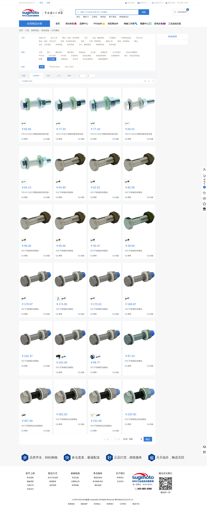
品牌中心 (84, 23)
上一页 (106, 439)
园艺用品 (70, 45)
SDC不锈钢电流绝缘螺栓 (32, 426)
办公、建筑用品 (85, 45)
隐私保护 (84, 504)
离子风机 (112, 17)
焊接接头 (82, 52)
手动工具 (139, 38)
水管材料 (74, 56)
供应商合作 (113, 23)
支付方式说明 (53, 478)
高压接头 (70, 52)
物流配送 (52, 481)
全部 (40, 52)
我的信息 (130, 3)
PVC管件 (52, 56)
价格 (48, 76)
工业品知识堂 (174, 23)
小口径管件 (116, 52)
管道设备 (45, 30)
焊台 (78, 17)
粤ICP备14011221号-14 (124, 500)
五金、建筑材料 (98, 38)
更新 (69, 76)
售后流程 (30, 478)
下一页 (117, 439)
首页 (58, 23)
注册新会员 (75, 481)
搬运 (136, 41)
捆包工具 (109, 41)
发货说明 (52, 485)
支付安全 (120, 481)
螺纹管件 (58, 52)
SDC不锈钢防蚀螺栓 (30, 309)
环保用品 (59, 45)
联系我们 (120, 478)
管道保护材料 (101, 56)
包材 (82, 41)
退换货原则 (98, 478)
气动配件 (112, 38)
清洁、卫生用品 (45, 45)
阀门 (49, 52)
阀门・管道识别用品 (132, 56)
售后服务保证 (98, 481)
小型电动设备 (126, 38)
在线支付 (30, 489)
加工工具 (54, 38)
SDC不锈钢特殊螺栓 (64, 192)
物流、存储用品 (123, 41)
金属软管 (104, 52)
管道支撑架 (87, 56)
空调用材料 (115, 56)
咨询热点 (97, 504)
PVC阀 (63, 56)
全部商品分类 (34, 23)
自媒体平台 (158, 3)
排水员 (75, 59)
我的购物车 (182, 12)
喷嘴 (40, 59)
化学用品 (112, 45)
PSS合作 (98, 23)
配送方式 (136, 504)
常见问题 (75, 478)
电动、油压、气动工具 (47, 41)
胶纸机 (103, 17)
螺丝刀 (86, 17)
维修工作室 (129, 23)
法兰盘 (93, 52)
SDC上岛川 (69, 67)
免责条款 (71, 504)
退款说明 (97, 485)
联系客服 (75, 485)
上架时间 (36, 76)
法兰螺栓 (55, 30)
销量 (23, 76)
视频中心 (144, 23)
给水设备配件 (88, 59)
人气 (58, 76)
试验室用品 (100, 45)
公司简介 (123, 504)
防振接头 (64, 59)
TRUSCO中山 (54, 67)
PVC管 (41, 56)
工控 (85, 38)
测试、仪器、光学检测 (70, 38)
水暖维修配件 (103, 59)
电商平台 (143, 3)
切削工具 (42, 38)
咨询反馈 (158, 23)
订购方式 (30, 485)
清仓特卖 (69, 23)
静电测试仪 (124, 17)
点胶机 (94, 17)
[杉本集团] (43, 13)
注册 (48, 3)
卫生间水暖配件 (131, 52)
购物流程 (30, 481)
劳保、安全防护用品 (68, 41)
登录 (41, 3)
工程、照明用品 (32, 30)
